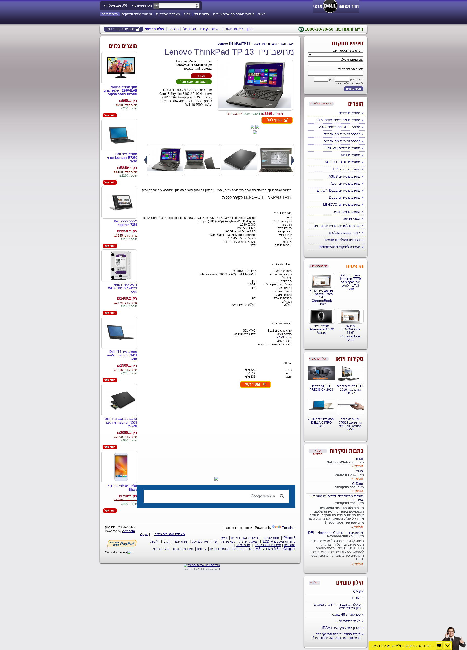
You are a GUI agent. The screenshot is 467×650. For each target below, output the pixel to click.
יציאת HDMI (284, 337)
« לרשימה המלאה (321, 103)
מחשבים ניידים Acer (345, 183)
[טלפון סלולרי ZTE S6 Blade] (121, 467)
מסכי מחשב (351, 219)
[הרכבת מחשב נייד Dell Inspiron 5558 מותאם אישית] (121, 400)
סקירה (201, 76)
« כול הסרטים (317, 358)
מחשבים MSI (350, 155)
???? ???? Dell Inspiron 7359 (125, 223)
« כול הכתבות (318, 451)
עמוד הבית (286, 43)
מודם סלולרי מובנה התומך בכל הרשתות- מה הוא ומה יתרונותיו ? (336, 636)
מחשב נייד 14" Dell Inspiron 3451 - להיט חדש (122, 355)
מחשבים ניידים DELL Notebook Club (335, 532)
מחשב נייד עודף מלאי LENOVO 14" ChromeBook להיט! (321, 297)
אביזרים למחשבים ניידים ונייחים (337, 226)
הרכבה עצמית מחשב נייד (342, 134)
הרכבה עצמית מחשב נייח (342, 141)
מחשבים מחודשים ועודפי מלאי (337, 120)
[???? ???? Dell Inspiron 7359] (121, 202)
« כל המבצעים (318, 266)
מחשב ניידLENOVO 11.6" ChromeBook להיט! (350, 332)
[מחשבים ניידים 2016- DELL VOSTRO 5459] (321, 405)
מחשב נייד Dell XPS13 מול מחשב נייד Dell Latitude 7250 (350, 424)
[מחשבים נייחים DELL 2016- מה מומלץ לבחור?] (350, 374)
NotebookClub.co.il (209, 568)
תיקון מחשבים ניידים (244, 538)
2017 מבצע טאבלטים (344, 233)
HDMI (358, 459)
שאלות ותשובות (232, 29)
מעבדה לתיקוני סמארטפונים (339, 247)
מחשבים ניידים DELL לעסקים (338, 190)
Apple (144, 534)
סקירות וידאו (160, 549)
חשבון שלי (189, 29)
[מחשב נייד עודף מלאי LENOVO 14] (321, 280)
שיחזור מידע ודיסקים (137, 14)
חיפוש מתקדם (143, 5)
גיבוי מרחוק (228, 541)
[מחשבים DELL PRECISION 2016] (321, 373)
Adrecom (128, 531)
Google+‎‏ (289, 549)
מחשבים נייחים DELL (344, 197)
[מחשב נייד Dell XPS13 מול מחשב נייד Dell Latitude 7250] (350, 407)
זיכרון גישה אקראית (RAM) (341, 628)
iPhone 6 (289, 538)
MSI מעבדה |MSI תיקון (263, 549)
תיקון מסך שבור (182, 549)
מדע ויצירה (243, 545)
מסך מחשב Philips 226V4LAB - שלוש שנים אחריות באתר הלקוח (120, 90)
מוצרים (272, 43)
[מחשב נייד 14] (121, 333)
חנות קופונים (270, 538)
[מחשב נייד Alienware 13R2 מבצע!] (321, 316)
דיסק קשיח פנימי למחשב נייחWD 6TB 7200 (122, 288)
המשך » (357, 466)
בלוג (187, 14)
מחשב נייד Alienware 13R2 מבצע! (322, 329)
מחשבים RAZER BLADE (342, 162)
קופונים (201, 549)
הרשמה (174, 29)
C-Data (357, 483)
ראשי (261, 14)
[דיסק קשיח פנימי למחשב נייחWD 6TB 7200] (121, 266)
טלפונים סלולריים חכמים (342, 240)
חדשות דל (201, 14)
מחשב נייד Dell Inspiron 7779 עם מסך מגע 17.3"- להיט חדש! (350, 282)
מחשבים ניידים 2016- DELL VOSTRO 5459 (321, 423)
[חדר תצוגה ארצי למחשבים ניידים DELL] (336, 5)
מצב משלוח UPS (117, 5)
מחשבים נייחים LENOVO (341, 204)
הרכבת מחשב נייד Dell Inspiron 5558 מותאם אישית (121, 422)
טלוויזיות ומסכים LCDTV (278, 541)
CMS (359, 471)
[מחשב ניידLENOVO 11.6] (350, 316)
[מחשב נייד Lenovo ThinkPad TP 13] (254, 85)
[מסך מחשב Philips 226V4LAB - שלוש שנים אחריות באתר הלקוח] (121, 68)
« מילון (314, 582)
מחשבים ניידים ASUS (344, 176)
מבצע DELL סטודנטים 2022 (339, 127)
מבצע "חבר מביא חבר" (193, 82)
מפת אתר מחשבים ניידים (227, 549)
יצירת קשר (181, 541)
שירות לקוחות (209, 29)
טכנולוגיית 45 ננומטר (346, 614)
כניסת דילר (110, 14)
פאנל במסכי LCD (348, 621)
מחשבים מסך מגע (347, 212)
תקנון (250, 29)
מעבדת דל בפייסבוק (267, 545)
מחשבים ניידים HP (346, 169)
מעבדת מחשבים (168, 14)
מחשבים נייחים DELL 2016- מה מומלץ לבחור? (350, 389)
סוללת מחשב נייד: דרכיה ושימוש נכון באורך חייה (337, 497)
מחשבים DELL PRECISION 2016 (321, 387)
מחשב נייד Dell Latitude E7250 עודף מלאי (122, 157)
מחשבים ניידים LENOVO (341, 148)
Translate (288, 528)
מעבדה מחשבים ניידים (169, 534)
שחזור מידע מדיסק (204, 541)
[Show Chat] (439, 645)
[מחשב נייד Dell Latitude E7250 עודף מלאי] (121, 135)
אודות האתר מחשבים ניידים (233, 14)
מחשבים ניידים (349, 113)
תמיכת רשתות (248, 541)
